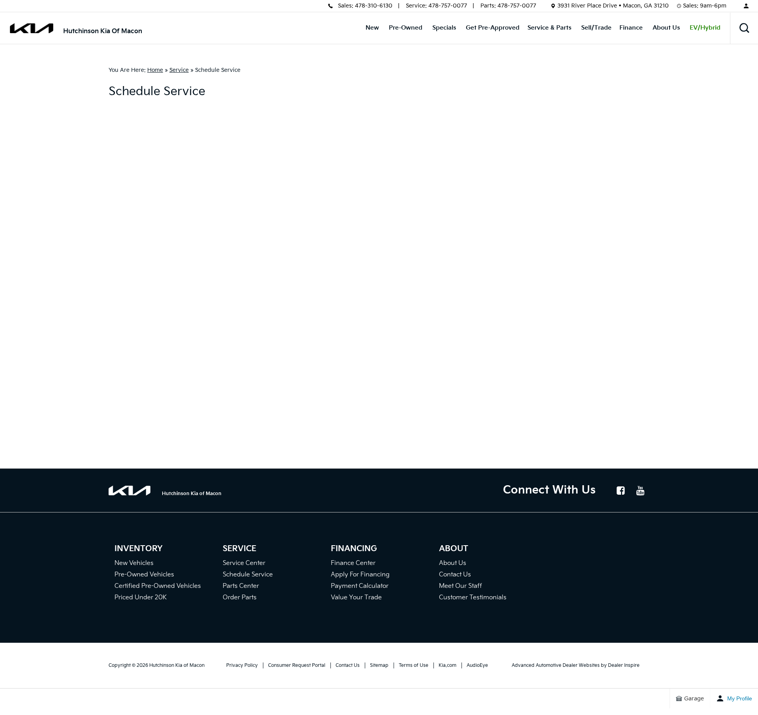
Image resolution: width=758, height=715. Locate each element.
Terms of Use (413, 665)
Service (179, 70)
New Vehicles (134, 563)
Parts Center (241, 586)
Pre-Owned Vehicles (144, 574)
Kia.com (447, 665)
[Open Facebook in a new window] (621, 490)
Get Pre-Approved (493, 28)
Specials (444, 28)
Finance (631, 28)
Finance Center (353, 563)
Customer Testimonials (473, 597)
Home (155, 70)
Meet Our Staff (460, 586)
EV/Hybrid (705, 28)
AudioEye (477, 665)
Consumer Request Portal (296, 665)
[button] (744, 28)
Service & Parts (549, 28)
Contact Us (455, 574)
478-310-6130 (373, 5)
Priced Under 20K (140, 597)
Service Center (244, 563)
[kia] (31, 28)
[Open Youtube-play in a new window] (640, 490)
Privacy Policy (242, 665)
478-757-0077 (447, 5)
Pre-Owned (405, 28)
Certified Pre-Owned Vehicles (157, 586)
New (372, 28)
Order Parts (240, 597)
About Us (666, 28)
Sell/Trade (596, 28)
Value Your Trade (356, 597)
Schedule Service (248, 574)
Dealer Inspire (624, 665)
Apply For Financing (360, 574)
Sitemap (379, 665)
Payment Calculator (359, 586)
